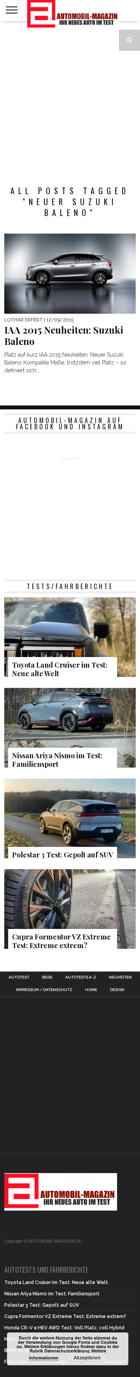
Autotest (19, 977)
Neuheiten (120, 977)
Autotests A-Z (80, 977)
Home (91, 990)
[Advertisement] (70, 99)
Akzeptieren (87, 1357)
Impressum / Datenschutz (44, 990)
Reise (47, 977)
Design (117, 990)
